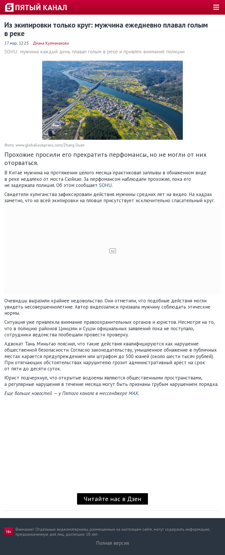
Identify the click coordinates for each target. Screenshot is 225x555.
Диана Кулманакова (51, 43)
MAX (133, 393)
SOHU (105, 185)
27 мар (10, 43)
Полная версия (112, 543)
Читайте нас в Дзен (112, 499)
